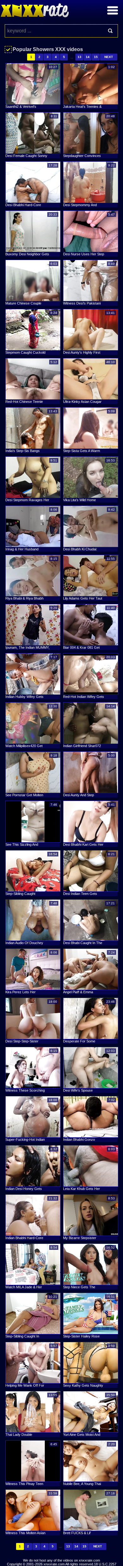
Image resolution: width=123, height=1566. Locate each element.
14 (88, 57)
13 (79, 57)
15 (96, 57)
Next (108, 57)
